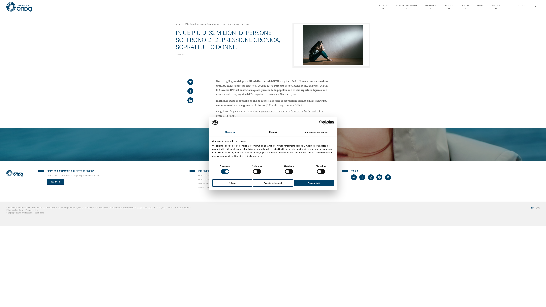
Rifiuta (232, 183)
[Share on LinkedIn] (190, 100)
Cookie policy (32, 210)
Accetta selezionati (273, 183)
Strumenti (430, 5)
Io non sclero (204, 183)
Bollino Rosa (203, 175)
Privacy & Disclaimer (15, 210)
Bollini (465, 5)
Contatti (495, 5)
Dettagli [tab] (273, 132)
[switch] (257, 171)
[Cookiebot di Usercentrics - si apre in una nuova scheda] (321, 122)
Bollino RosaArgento (207, 179)
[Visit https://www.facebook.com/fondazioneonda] (362, 177)
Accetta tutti (314, 183)
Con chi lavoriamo (406, 5)
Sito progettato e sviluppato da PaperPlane (25, 213)
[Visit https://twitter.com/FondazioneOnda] (388, 177)
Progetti (448, 5)
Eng (524, 5)
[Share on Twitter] (190, 82)
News (480, 5)
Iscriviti (55, 182)
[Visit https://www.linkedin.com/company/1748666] (354, 177)
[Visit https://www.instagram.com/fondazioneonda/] (371, 177)
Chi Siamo (383, 5)
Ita (518, 5)
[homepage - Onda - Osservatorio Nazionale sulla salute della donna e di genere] (20, 8)
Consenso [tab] (230, 132)
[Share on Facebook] (190, 91)
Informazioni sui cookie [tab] (315, 132)
